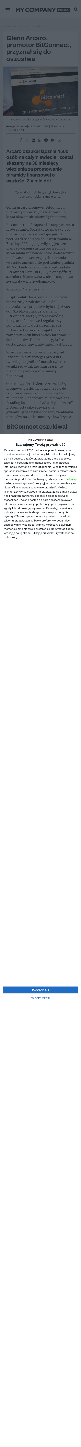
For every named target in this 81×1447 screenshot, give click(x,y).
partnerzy (71, 479)
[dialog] (40, 940)
